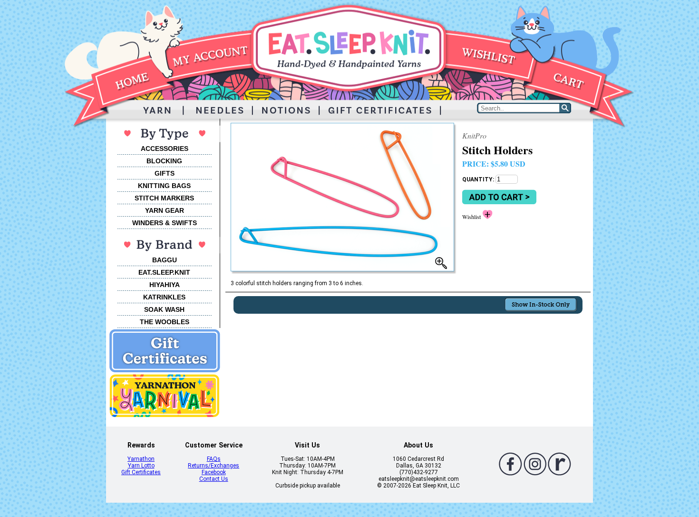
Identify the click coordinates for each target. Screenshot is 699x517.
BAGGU (164, 260)
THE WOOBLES (164, 322)
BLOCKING (164, 161)
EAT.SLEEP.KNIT (164, 272)
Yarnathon (141, 459)
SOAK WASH (164, 309)
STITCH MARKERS (164, 198)
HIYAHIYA (164, 284)
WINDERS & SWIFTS (164, 223)
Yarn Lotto (141, 465)
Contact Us (213, 479)
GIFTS (165, 173)
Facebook (214, 472)
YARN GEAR (164, 210)
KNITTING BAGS (164, 185)
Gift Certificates (141, 472)
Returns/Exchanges (213, 465)
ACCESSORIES (164, 148)
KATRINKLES (164, 297)
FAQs (214, 459)
